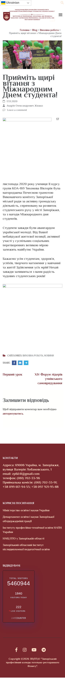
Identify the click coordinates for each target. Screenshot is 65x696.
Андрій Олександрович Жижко (25, 105)
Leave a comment (17, 110)
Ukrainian (12, 2)
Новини (49, 355)
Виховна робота (33, 355)
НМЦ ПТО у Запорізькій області (23, 538)
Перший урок (12, 374)
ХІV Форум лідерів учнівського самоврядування (48, 379)
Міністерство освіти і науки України (26, 510)
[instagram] (25, 649)
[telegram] (44, 649)
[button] (62, 3)
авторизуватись (13, 413)
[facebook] (16, 649)
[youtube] (34, 649)
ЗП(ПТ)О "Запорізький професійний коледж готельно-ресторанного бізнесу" (32, 662)
